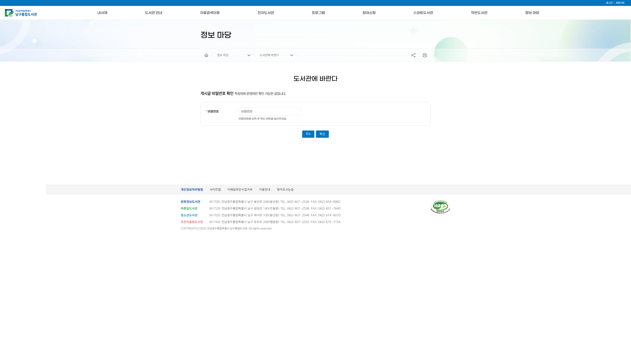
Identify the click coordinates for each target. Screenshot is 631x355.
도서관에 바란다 (269, 55)
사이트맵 (215, 189)
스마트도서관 (423, 13)
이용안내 (264, 189)
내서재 (102, 13)
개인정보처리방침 (192, 189)
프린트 (425, 55)
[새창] (440, 201)
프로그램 (318, 13)
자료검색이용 (210, 13)
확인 (322, 134)
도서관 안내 (153, 13)
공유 (413, 55)
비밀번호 (212, 111)
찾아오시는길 (285, 189)
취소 (308, 134)
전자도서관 (265, 13)
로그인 (609, 2)
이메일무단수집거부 (240, 189)
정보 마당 (532, 13)
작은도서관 (479, 13)
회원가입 (620, 2)
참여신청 (369, 13)
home (203, 50)
